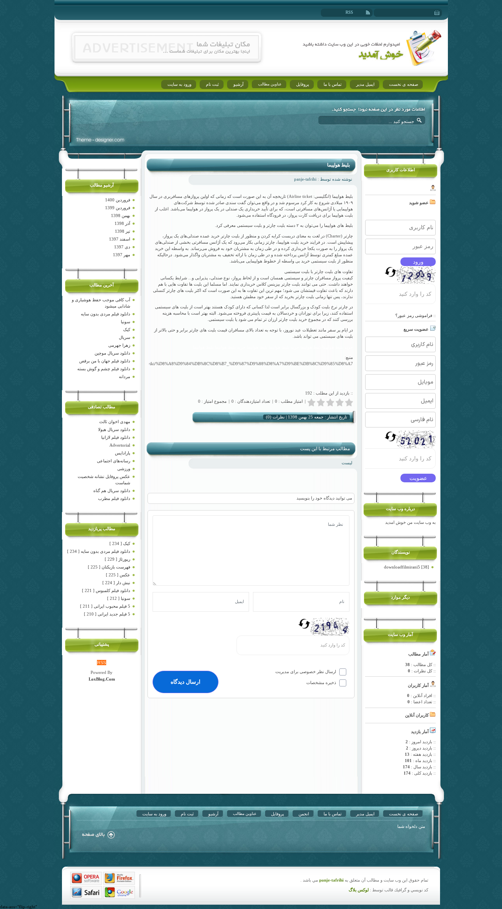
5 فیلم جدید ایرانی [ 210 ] (107, 614)
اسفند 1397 (119, 239)
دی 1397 (122, 246)
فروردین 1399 (117, 207)
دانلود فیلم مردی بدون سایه (105, 313)
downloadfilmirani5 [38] (406, 567)
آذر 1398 (122, 223)
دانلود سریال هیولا (114, 429)
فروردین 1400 (117, 199)
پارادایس (122, 453)
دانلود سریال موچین (112, 353)
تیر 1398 (122, 231)
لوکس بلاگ (359, 890)
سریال (124, 337)
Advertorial (119, 445)
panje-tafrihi (331, 880)
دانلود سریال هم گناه (111, 490)
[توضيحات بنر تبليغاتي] (166, 57)
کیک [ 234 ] (119, 543)
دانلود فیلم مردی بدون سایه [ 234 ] (98, 551)
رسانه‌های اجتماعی (113, 460)
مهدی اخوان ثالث (114, 421)
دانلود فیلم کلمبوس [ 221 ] (106, 590)
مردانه (124, 376)
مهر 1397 (121, 254)
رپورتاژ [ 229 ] (117, 559)
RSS (349, 12)
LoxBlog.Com (102, 679)
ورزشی (123, 468)
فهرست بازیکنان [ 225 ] (109, 567)
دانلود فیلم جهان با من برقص (104, 361)
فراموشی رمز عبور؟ (413, 315)
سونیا (125, 321)
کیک (126, 329)
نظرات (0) (275, 417)
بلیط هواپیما (338, 165)
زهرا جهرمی (119, 345)
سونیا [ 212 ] (118, 598)
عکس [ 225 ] (118, 574)
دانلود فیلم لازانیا (115, 437)
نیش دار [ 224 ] (116, 582)
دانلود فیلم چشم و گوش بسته (103, 368)
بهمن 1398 (120, 215)
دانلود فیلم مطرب (114, 498)
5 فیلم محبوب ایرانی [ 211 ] (105, 606)
